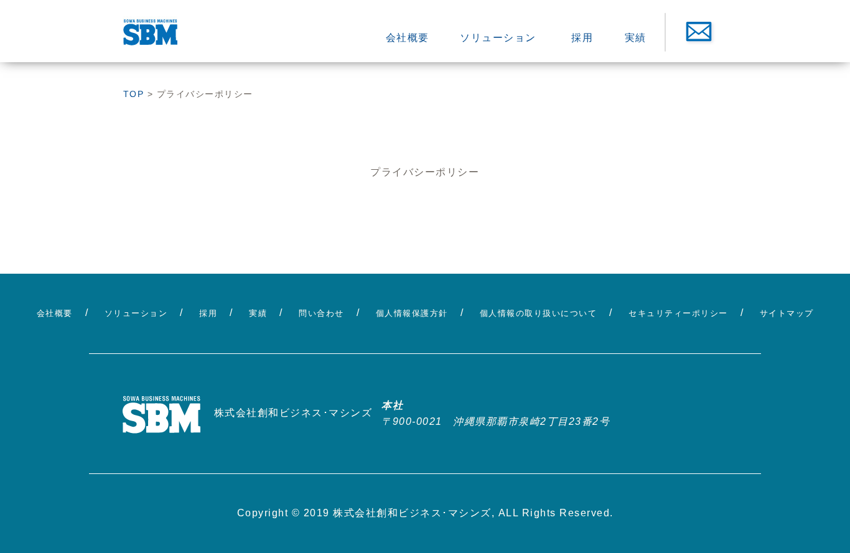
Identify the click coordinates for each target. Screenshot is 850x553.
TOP (133, 94)
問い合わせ (321, 313)
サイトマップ (787, 313)
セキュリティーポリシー (678, 313)
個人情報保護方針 (412, 313)
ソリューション (498, 37)
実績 (636, 37)
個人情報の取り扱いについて (538, 313)
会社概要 (407, 37)
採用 (582, 37)
